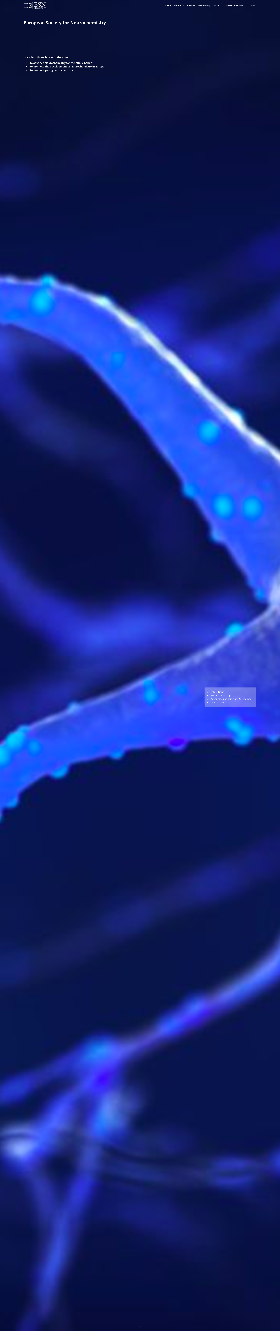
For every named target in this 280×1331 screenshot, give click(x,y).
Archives (191, 5)
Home (168, 5)
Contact (252, 5)
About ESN (179, 5)
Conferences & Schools (235, 5)
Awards (216, 5)
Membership (204, 5)
